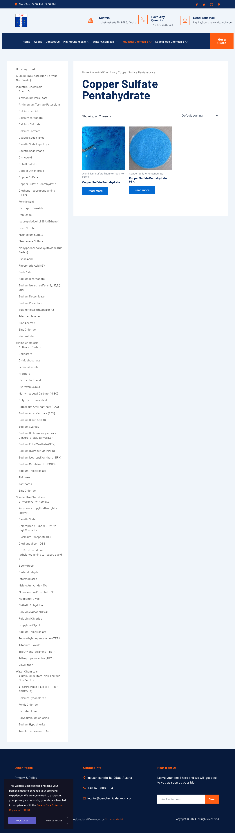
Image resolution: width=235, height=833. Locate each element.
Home (26, 41)
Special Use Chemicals (169, 41)
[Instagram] (211, 4)
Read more (95, 191)
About (38, 41)
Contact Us (53, 41)
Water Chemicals (104, 41)
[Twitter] (204, 4)
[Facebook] (196, 4)
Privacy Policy (54, 820)
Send (212, 799)
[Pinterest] (218, 4)
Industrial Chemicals (135, 41)
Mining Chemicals (74, 41)
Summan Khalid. (114, 819)
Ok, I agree (22, 820)
